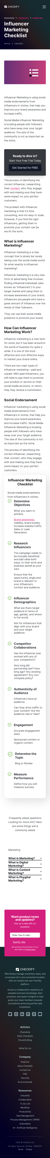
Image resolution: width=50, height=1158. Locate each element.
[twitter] (10, 1014)
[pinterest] (28, 1014)
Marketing (38, 18)
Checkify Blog (25, 1040)
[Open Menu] (44, 7)
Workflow (25, 1107)
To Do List (25, 1103)
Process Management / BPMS (25, 1119)
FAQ (25, 1074)
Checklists (23, 18)
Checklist (25, 1095)
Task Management (25, 1116)
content (15, 188)
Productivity (25, 1111)
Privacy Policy (30, 949)
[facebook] (34, 1014)
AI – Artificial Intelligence (25, 1128)
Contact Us (25, 1070)
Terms (20, 1149)
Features (25, 1062)
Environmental (25, 1082)
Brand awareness (24, 519)
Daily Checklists (25, 1036)
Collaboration (25, 1099)
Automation (25, 1123)
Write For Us (25, 1048)
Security (25, 1078)
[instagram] (16, 1014)
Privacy (29, 1149)
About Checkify (25, 1066)
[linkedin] (22, 1014)
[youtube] (40, 1014)
